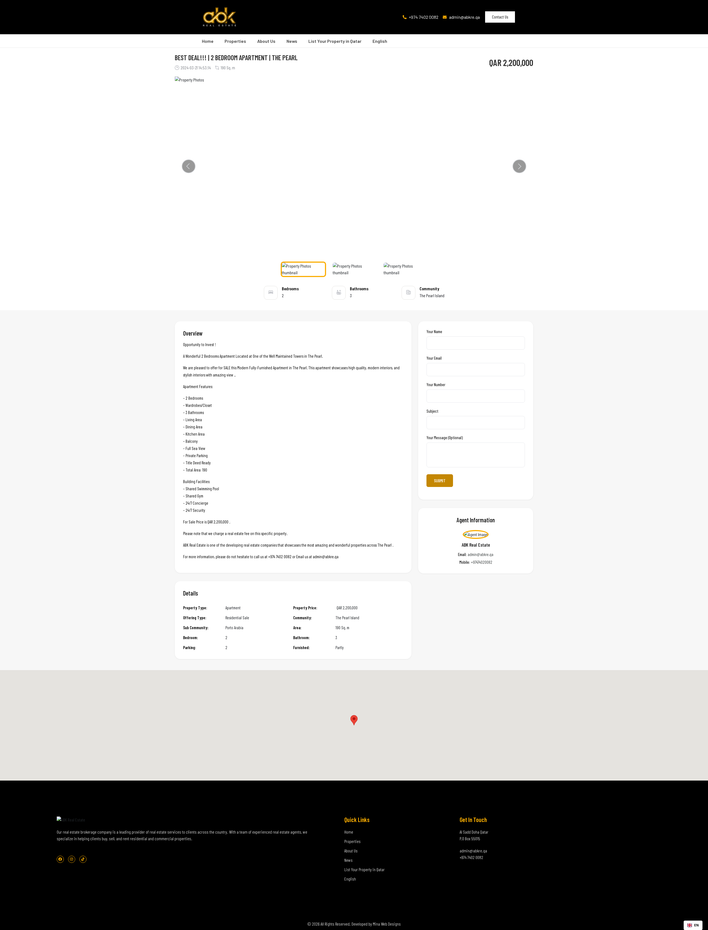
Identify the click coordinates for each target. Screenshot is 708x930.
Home (208, 41)
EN (696, 925)
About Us (266, 41)
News (292, 41)
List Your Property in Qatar (334, 41)
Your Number (435, 385)
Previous (190, 166)
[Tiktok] (83, 859)
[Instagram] (71, 859)
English (380, 41)
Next (519, 166)
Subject (432, 411)
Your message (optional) (444, 438)
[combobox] (693, 925)
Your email (434, 358)
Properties (235, 41)
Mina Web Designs (387, 923)
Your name (434, 332)
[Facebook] (60, 859)
